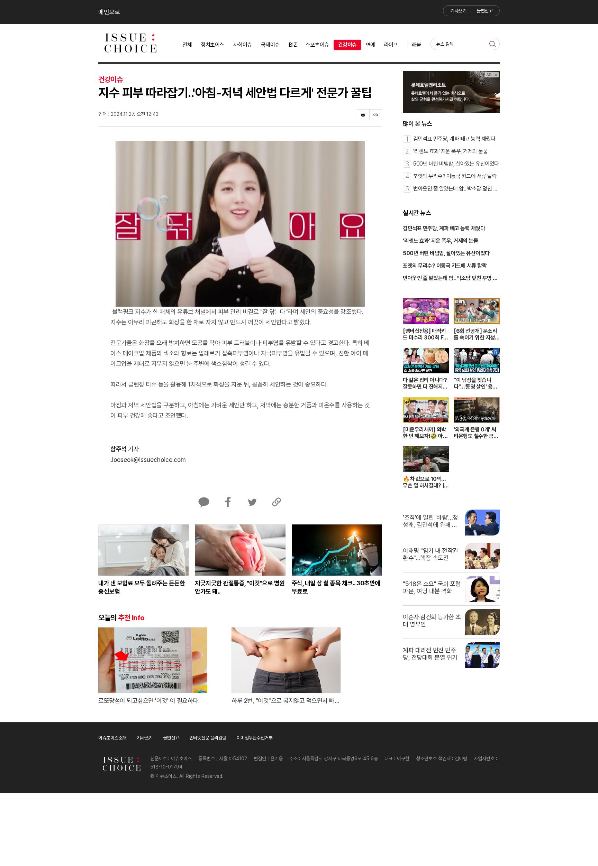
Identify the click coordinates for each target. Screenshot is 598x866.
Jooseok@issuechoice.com (148, 459)
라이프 (391, 44)
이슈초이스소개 (112, 738)
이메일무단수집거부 (255, 738)
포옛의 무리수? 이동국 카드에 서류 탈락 (445, 265)
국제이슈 (270, 44)
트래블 (414, 44)
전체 (187, 44)
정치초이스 (212, 44)
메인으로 (109, 12)
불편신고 (484, 10)
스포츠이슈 (317, 44)
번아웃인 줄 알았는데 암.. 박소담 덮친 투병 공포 (450, 278)
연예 (370, 44)
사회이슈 (242, 44)
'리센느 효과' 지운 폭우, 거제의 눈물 (440, 241)
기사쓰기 (458, 10)
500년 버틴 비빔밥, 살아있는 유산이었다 (446, 253)
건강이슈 (347, 44)
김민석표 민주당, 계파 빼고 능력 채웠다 (444, 228)
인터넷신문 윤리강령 (207, 738)
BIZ (293, 44)
